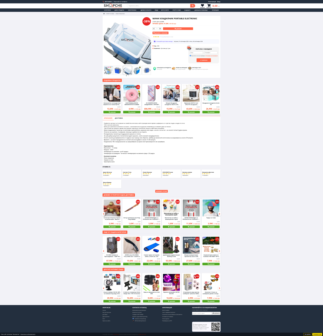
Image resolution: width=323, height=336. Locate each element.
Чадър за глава (211, 218)
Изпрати (204, 60)
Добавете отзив (161, 191)
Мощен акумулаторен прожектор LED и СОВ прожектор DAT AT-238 (191, 255)
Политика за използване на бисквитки (172, 314)
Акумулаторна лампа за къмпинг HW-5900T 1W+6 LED (211, 255)
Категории (107, 10)
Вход (218, 1)
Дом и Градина (119, 10)
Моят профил (165, 310)
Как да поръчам (107, 312)
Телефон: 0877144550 (137, 314)
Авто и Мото (165, 10)
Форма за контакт (137, 312)
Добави (179, 29)
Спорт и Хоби (177, 10)
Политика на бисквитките (27, 334)
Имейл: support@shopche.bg (139, 316)
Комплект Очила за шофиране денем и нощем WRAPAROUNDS (211, 292)
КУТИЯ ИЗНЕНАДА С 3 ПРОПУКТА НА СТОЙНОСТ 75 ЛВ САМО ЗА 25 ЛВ (191, 218)
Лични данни (165, 318)
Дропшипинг (106, 316)
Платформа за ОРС (167, 321)
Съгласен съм (317, 334)
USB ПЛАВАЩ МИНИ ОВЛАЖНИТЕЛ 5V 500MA (131, 103)
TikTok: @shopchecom (140, 321)
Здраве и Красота (145, 10)
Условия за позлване (167, 316)
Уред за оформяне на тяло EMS (151, 292)
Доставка (119, 118)
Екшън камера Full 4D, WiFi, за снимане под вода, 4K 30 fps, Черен (112, 292)
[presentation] (105, 40)
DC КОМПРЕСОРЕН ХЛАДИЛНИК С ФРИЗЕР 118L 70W (151, 103)
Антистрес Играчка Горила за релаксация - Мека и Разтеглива (112, 218)
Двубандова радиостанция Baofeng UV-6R (171, 255)
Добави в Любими (161, 33)
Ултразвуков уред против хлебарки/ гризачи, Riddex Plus (191, 292)
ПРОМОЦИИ (215, 10)
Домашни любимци (201, 10)
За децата (187, 10)
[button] (126, 76)
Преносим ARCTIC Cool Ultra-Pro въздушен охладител (191, 103)
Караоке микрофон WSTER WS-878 (171, 292)
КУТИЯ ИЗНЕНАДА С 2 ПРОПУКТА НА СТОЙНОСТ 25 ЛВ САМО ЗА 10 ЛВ (151, 218)
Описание (108, 118)
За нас (104, 310)
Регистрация (212, 1)
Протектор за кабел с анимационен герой (171, 218)
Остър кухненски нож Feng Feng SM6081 (131, 218)
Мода (156, 10)
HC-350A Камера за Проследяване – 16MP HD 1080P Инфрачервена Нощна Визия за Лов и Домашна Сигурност (112, 255)
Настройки (307, 334)
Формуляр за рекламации (139, 310)
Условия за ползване (212, 56)
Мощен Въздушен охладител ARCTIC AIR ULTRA (171, 103)
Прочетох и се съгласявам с (204, 56)
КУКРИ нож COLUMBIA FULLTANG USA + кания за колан (132, 255)
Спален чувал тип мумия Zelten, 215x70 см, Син (151, 255)
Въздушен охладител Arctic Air (211, 103)
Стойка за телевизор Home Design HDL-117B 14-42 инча (131, 292)
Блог (104, 318)
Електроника (132, 10)
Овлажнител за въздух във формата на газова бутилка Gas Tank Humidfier (112, 103)
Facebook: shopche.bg (140, 318)
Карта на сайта (106, 321)
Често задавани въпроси (168, 312)
